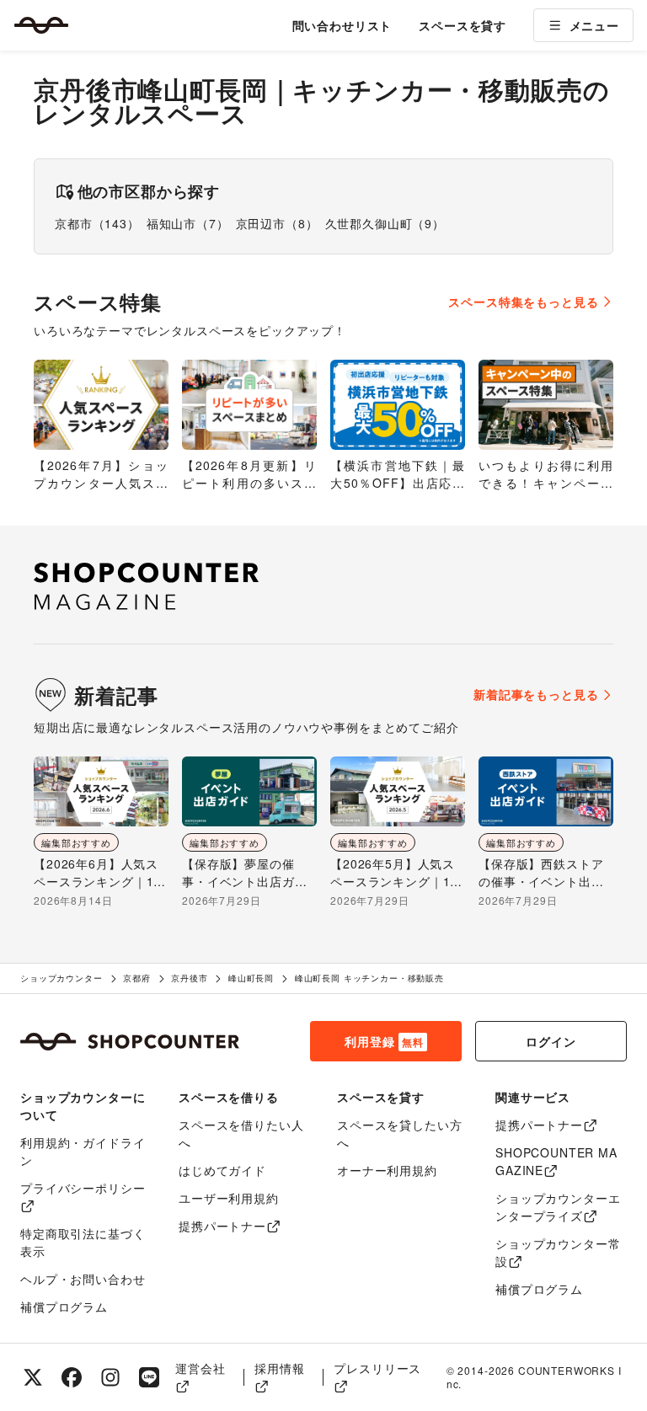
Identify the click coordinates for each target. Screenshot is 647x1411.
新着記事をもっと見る (535, 694)
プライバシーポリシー (82, 1187)
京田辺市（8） (277, 223)
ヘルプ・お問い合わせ (82, 1278)
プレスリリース (377, 1368)
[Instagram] (110, 1377)
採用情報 (279, 1368)
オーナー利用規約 (387, 1170)
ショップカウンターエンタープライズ (557, 1206)
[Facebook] (71, 1377)
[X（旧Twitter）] (32, 1377)
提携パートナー (222, 1225)
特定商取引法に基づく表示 (82, 1242)
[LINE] (149, 1377)
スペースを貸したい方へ (399, 1133)
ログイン (550, 1041)
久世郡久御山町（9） (385, 223)
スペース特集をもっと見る (523, 301)
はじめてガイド (222, 1170)
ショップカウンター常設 (557, 1252)
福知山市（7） (188, 223)
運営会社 (200, 1368)
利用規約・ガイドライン (82, 1151)
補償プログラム (64, 1306)
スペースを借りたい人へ (241, 1133)
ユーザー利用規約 (229, 1197)
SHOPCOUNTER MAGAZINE (556, 1161)
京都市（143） (97, 223)
